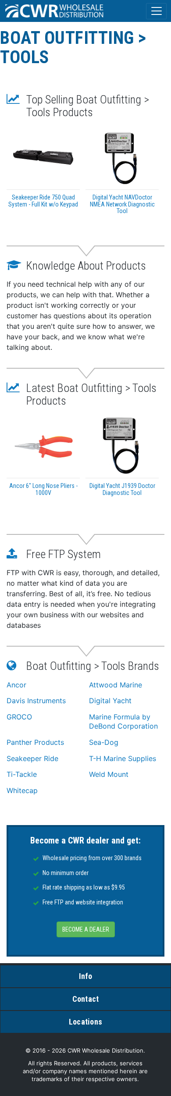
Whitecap (22, 790)
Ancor (16, 684)
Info (86, 976)
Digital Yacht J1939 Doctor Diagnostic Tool (122, 489)
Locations (85, 1021)
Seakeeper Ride (32, 758)
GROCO (19, 716)
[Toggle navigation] (156, 11)
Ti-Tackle (22, 774)
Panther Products (35, 742)
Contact (85, 998)
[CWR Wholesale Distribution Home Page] (54, 11)
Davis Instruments (36, 700)
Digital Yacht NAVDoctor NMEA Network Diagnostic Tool (122, 204)
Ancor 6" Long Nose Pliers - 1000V (43, 489)
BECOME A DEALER (85, 929)
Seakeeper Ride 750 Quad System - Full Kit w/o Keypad (43, 200)
